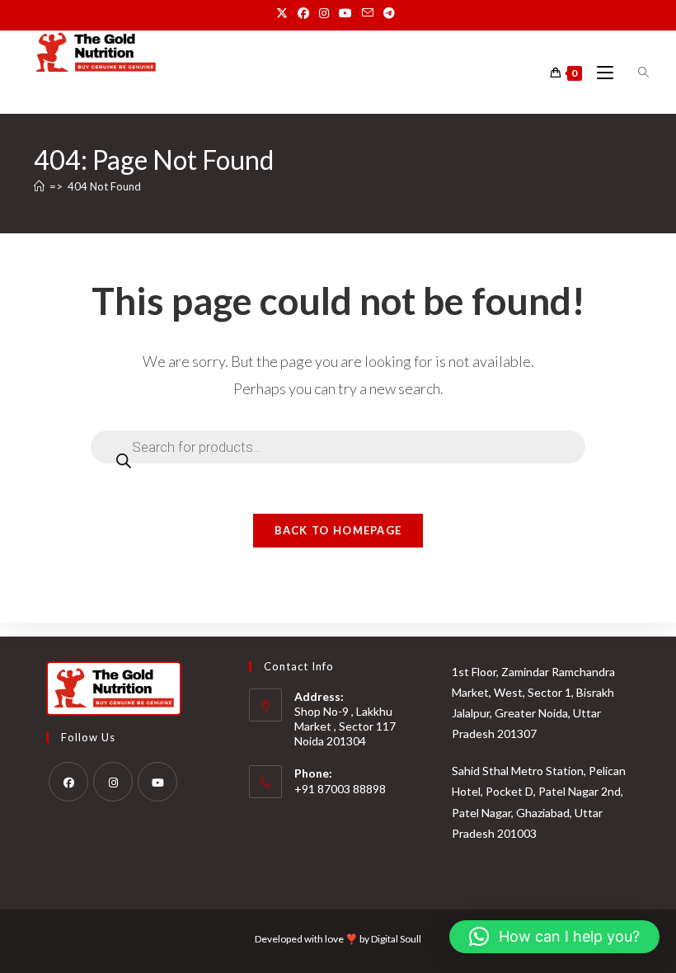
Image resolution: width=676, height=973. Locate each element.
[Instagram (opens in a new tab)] (324, 13)
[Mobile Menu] (600, 73)
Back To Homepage (338, 530)
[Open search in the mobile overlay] (634, 72)
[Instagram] (113, 781)
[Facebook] (68, 781)
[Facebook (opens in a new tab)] (303, 13)
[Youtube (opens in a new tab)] (345, 13)
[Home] (39, 186)
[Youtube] (157, 781)
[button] (554, 936)
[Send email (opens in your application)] (367, 13)
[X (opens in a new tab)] (284, 13)
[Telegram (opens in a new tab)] (389, 13)
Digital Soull (396, 939)
